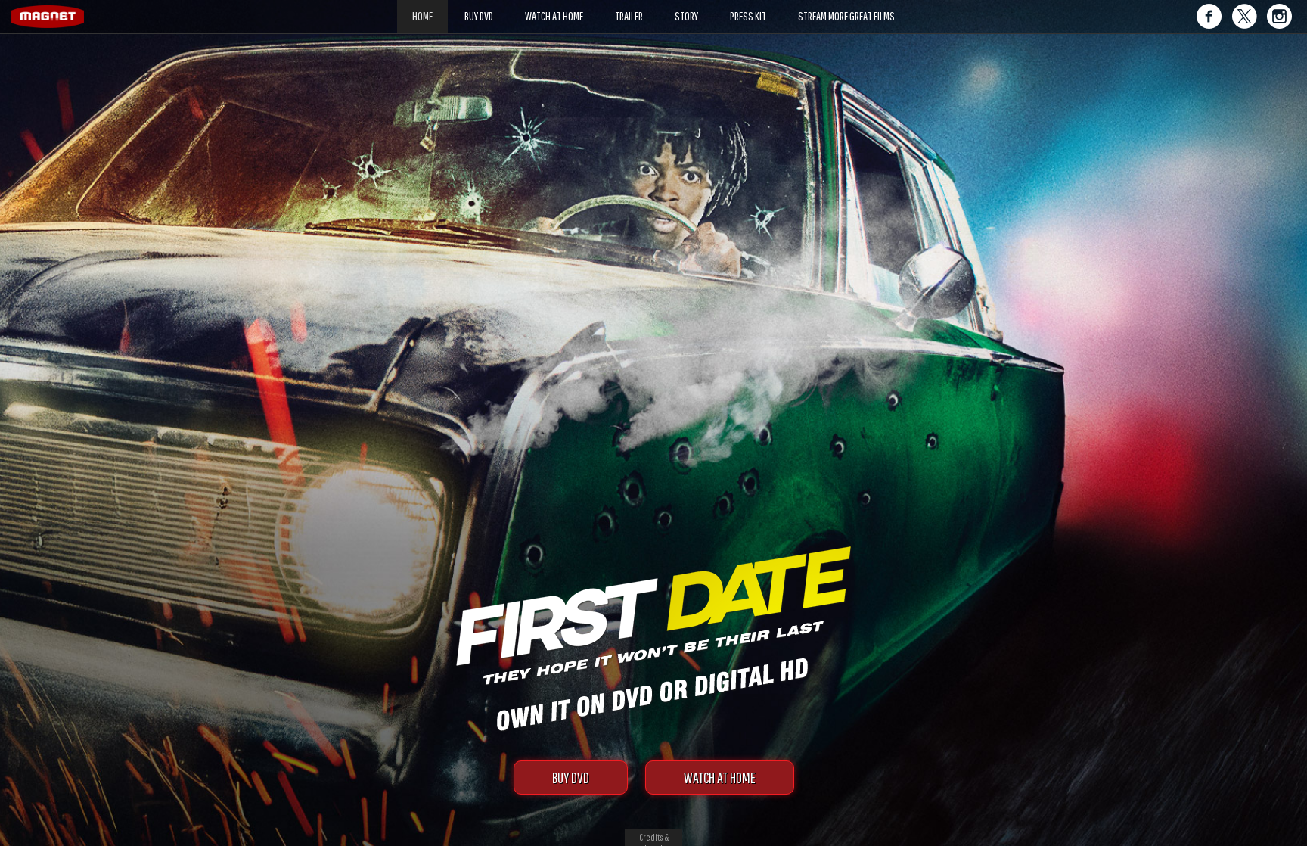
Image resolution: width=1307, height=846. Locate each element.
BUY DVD (570, 777)
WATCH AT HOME (720, 777)
